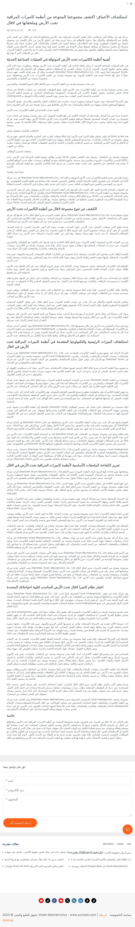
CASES (120, 844)
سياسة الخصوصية (120, 915)
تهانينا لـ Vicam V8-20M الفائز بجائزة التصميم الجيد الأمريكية (34, 866)
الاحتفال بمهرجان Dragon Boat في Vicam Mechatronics (99, 866)
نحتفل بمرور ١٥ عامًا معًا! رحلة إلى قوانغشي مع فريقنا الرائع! (34, 859)
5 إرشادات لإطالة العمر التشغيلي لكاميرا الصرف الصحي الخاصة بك (102, 859)
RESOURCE (108, 844)
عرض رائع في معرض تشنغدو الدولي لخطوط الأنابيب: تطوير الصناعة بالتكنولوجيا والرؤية (102, 852)
